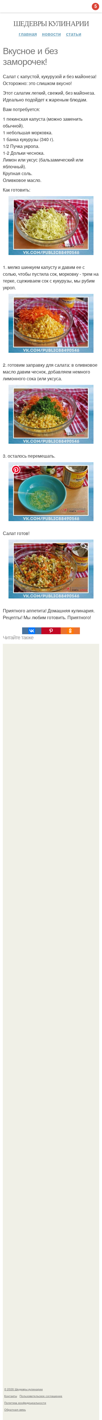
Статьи (73, 34)
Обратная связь (15, 1409)
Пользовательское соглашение (41, 1396)
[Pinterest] (51, 630)
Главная (28, 34)
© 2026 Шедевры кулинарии (23, 1389)
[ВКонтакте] (31, 630)
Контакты (10, 1396)
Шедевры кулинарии (51, 23)
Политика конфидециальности (25, 1403)
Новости (51, 34)
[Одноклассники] (70, 630)
